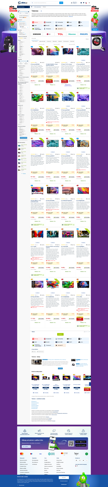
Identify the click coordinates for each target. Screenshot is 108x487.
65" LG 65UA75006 (64, 246)
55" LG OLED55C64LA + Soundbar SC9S (35, 385)
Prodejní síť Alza (23, 466)
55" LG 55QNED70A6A (80, 200)
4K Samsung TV (45, 359)
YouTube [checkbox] (20, 121)
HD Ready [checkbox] (21, 73)
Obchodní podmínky (23, 470)
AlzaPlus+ (58, 464)
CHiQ (20, 55)
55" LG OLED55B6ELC (80, 246)
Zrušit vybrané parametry (24, 139)
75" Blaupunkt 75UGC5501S (87, 385)
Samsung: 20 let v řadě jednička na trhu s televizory (57, 359)
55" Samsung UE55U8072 (81, 110)
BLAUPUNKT (21, 54)
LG (19, 43)
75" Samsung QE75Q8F (65, 110)
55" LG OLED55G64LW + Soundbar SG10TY (56, 385)
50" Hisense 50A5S (76, 384)
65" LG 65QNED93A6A (50, 296)
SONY (20, 49)
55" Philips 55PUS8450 (50, 200)
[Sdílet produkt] (41, 11)
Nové (20, 31)
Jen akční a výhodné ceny (23, 15)
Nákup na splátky (23, 468)
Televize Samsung (36, 402)
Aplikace (46, 474)
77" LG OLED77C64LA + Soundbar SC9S (66, 385)
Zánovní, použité (22, 34)
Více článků (60, 368)
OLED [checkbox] (20, 95)
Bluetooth (21, 129)
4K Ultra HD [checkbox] (21, 69)
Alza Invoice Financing (61, 472)
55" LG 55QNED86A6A (65, 296)
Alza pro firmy (59, 460)
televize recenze (54, 414)
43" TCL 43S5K (33, 246)
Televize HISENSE (35, 405)
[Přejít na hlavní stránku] (22, 2)
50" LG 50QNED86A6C (35, 110)
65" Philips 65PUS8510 (35, 296)
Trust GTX (77, 363)
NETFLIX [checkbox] (20, 116)
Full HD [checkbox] (20, 72)
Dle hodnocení (66, 41)
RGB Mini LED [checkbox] (21, 101)
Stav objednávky (35, 460)
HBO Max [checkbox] (20, 119)
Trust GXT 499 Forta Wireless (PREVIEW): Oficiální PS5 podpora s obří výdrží (82, 365)
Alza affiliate (59, 466)
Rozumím (64, 477)
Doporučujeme (35, 41)
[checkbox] (23, 16)
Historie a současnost (48, 466)
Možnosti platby (23, 462)
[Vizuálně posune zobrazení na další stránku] (90, 384)
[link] (23, 173)
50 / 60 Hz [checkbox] (21, 78)
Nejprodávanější (42, 41)
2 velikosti (83, 106)
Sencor (20, 51)
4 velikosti (83, 60)
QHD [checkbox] (20, 70)
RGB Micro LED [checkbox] (21, 100)
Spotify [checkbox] (20, 122)
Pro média (46, 472)
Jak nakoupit (34, 464)
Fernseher (50, 418)
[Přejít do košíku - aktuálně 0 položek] (89, 2)
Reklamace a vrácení (24, 464)
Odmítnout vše (63, 484)
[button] (37, 76)
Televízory (47, 416)
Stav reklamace (35, 462)
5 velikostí (83, 292)
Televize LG (35, 401)
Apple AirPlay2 (21, 134)
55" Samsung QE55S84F (35, 64)
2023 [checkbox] (20, 111)
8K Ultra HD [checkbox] (21, 67)
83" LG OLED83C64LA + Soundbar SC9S (46, 385)
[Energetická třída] (33, 374)
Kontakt (45, 460)
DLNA (20, 135)
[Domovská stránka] (31, 7)
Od (18, 11)
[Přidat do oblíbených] (40, 62)
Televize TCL (35, 404)
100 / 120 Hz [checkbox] (21, 80)
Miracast (20, 132)
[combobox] (45, 3)
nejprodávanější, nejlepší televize (62, 413)
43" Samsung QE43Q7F (80, 64)
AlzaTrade (58, 470)
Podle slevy (49, 41)
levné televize (57, 410)
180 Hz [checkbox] (20, 90)
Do (28, 11)
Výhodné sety (40, 351)
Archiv (34, 351)
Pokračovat (71, 16)
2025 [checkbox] (20, 108)
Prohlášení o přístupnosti (24, 472)
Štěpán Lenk (78, 359)
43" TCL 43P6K (79, 296)
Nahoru (33, 331)
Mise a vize (46, 468)
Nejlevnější (55, 41)
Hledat (61, 2)
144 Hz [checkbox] (20, 85)
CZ (77, 465)
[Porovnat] (43, 62)
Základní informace (48, 464)
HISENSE (20, 46)
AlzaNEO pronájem (60, 462)
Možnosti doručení (23, 460)
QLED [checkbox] (20, 98)
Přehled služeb (22, 474)
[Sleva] (84, 377)
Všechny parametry (23, 137)
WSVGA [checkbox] (20, 75)
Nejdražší (60, 41)
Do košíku (42, 80)
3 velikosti (68, 106)
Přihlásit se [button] (74, 3)
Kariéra (45, 470)
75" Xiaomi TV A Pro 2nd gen (66, 64)
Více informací (21, 485)
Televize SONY (35, 408)
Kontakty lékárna (47, 462)
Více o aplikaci (25, 446)
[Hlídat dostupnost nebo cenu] (42, 62)
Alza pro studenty (60, 468)
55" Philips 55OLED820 (50, 110)
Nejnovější (72, 41)
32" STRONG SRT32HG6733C (66, 200)
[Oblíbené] (83, 2)
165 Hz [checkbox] (20, 87)
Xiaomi (20, 52)
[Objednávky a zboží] (81, 2)
